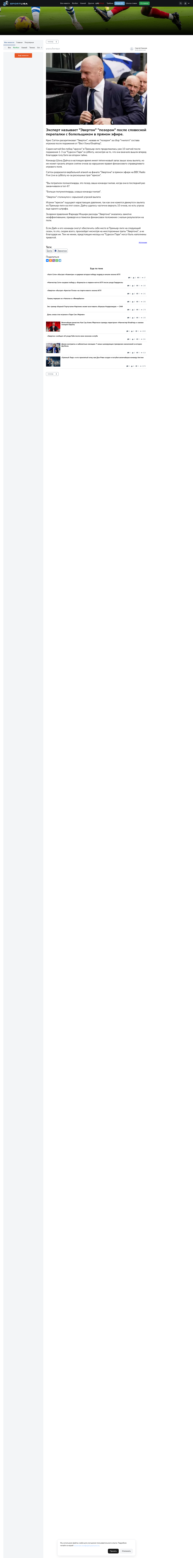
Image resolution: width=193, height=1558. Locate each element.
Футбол (75, 3)
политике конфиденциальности (86, 1545)
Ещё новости (23, 55)
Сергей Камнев (141, 48)
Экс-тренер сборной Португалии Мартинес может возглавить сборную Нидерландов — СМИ (85, 306)
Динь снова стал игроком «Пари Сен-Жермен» (66, 314)
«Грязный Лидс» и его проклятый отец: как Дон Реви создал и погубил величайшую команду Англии (102, 357)
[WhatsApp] (56, 260)
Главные (19, 42)
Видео (117, 3)
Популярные (29, 42)
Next (41, 48)
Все (9, 48)
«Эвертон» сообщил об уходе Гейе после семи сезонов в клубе (72, 336)
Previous (5, 48)
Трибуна (110, 3)
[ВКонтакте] (47, 260)
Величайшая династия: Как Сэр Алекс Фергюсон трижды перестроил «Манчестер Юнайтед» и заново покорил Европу (102, 323)
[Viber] (53, 260)
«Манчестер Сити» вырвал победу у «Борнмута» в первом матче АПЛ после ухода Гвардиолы (85, 282)
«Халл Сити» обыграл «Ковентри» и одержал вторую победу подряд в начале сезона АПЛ (83, 274)
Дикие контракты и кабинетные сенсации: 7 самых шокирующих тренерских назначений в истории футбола (101, 345)
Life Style (99, 3)
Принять (113, 1551)
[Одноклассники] (50, 260)
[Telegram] (60, 260)
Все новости (65, 3)
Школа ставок (131, 3)
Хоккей (83, 3)
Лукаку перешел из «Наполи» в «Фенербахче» (65, 298)
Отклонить (126, 1551)
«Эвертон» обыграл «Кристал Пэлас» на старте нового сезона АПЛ (74, 290)
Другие (91, 3)
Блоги (48, 49)
